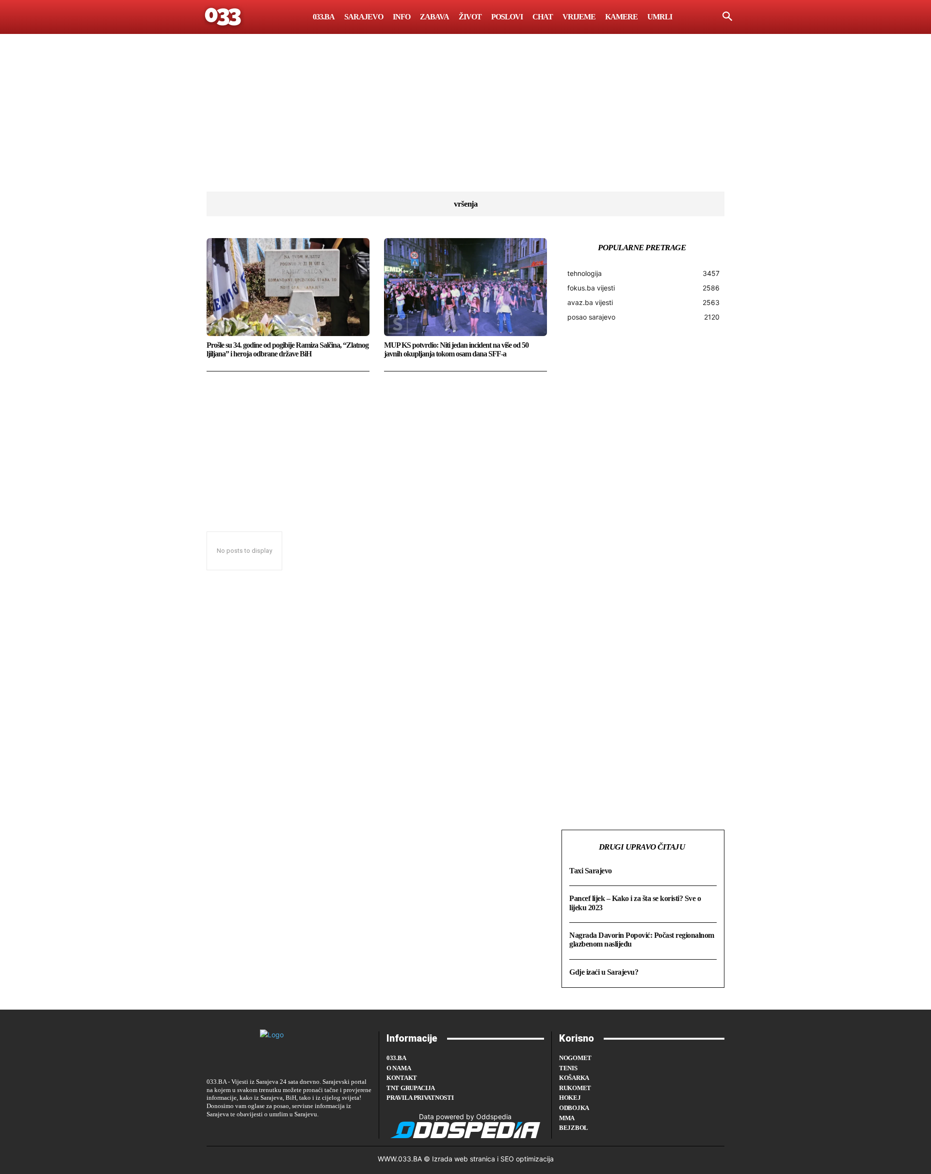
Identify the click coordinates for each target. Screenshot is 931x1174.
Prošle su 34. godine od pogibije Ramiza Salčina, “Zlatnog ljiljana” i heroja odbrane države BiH (288, 349)
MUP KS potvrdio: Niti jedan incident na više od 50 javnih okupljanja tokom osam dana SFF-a (456, 349)
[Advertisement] (465, 124)
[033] (224, 17)
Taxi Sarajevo (590, 871)
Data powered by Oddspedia (465, 1116)
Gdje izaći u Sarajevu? (603, 972)
